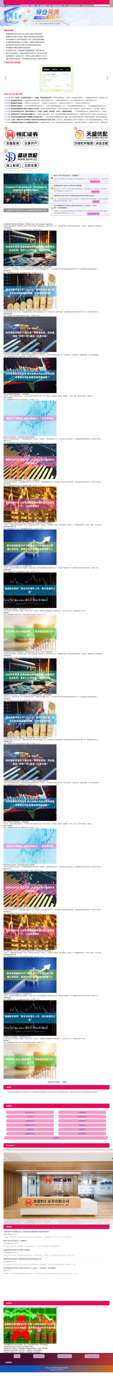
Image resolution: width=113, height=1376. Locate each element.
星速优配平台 (7, 271)
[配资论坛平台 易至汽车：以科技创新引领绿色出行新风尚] (30, 461)
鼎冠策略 (6, 612)
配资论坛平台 (7, 441)
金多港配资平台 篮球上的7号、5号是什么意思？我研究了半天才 (26, 56)
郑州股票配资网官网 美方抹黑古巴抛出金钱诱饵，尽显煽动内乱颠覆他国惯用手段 (26, 353)
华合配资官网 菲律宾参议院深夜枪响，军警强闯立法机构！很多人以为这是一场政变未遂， (28, 224)
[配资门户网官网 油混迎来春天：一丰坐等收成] (30, 418)
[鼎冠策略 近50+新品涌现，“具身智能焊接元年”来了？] (30, 633)
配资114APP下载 (95, 181)
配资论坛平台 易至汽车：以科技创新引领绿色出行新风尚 (19, 437)
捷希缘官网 (96, 201)
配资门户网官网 (8, 398)
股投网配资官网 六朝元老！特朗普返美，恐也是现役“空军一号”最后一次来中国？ (26, 310)
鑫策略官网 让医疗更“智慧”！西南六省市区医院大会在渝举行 (25, 37)
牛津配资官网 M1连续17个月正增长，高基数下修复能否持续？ (25, 42)
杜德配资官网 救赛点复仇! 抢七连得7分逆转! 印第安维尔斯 (24, 34)
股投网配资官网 (8, 314)
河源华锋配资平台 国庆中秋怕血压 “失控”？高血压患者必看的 (25, 39)
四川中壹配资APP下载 (93, 213)
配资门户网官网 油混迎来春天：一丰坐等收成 (16, 394)
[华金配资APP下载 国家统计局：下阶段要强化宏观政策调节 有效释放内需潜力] (26, 188)
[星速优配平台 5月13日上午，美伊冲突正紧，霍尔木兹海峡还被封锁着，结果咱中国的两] (30, 291)
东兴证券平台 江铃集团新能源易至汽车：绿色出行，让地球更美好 (22, 480)
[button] (6, 78)
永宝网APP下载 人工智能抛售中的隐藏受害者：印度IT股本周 (25, 50)
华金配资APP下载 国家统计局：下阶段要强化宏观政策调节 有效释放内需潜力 (30, 210)
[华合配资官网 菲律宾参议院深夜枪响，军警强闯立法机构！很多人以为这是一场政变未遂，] (30, 248)
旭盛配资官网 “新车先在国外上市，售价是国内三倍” (18, 566)
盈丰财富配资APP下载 (10, 527)
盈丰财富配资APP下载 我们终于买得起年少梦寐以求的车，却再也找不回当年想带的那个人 (28, 523)
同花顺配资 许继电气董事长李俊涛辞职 (18, 48)
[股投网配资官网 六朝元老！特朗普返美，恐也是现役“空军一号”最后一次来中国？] (30, 334)
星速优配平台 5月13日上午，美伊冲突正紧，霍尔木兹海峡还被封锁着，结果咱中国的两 (28, 267)
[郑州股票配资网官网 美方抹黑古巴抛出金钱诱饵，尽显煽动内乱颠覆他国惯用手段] (30, 375)
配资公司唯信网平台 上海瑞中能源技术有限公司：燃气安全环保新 (26, 53)
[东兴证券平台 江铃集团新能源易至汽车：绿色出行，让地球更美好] (30, 504)
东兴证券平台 (7, 484)
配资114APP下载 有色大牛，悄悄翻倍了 (66, 175)
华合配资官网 (7, 228)
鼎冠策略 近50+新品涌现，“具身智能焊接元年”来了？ (18, 609)
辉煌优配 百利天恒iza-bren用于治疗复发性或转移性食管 (23, 45)
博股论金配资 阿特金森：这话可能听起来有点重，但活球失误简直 (26, 59)
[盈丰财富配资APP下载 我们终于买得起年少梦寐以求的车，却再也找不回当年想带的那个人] (30, 547)
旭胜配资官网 (7, 569)
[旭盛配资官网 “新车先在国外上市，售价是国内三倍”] (30, 590)
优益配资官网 (95, 191)
